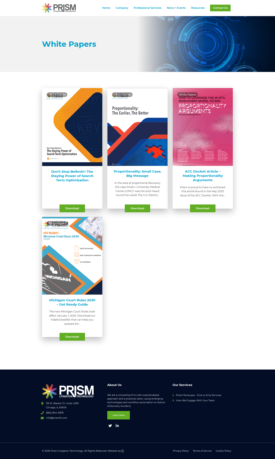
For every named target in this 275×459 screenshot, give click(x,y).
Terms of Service (202, 450)
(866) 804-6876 (55, 412)
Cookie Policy (223, 450)
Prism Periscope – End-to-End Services (198, 395)
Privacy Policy (181, 450)
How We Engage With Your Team (195, 400)
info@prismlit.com (56, 417)
